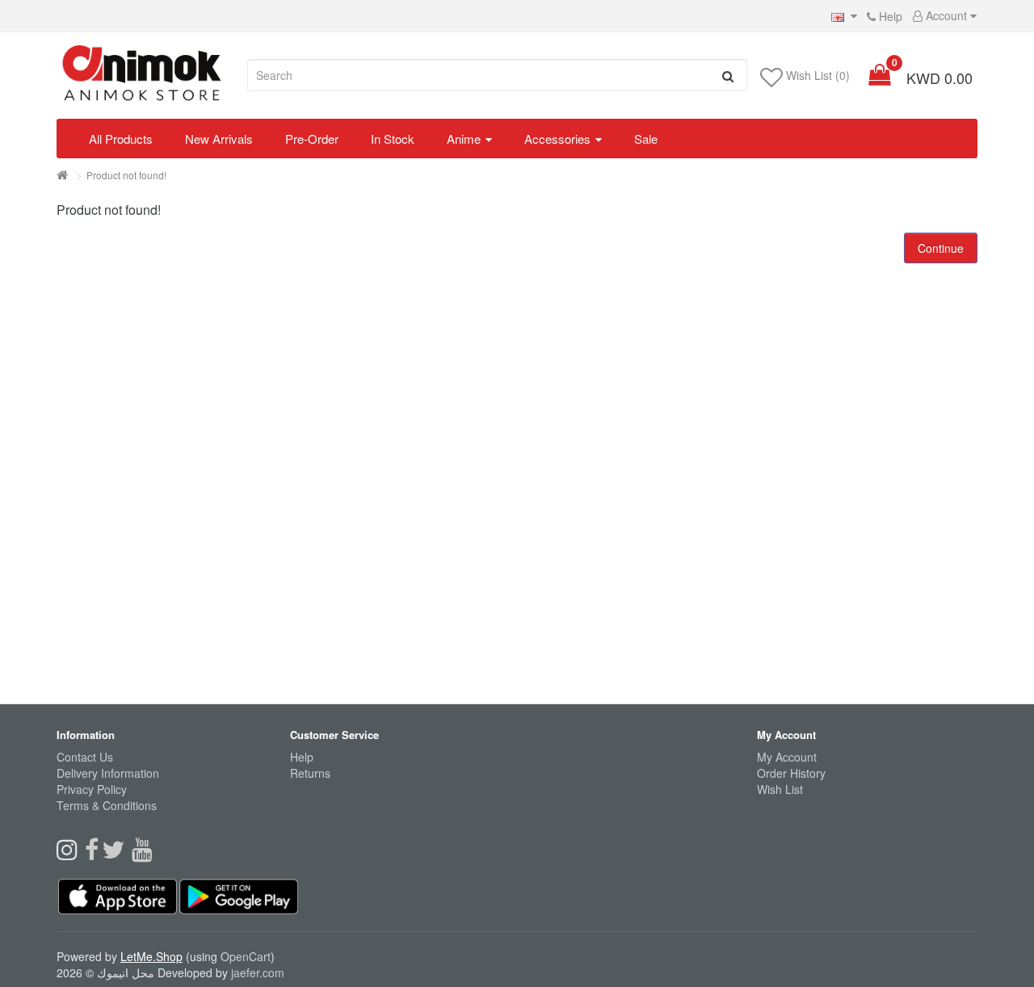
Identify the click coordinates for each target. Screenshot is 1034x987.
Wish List (780, 789)
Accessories (557, 138)
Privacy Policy (92, 789)
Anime (464, 138)
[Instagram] (71, 854)
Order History (791, 773)
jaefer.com (257, 972)
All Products (121, 138)
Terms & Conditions (107, 805)
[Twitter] (117, 854)
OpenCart (246, 956)
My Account (787, 757)
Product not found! (126, 175)
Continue (941, 248)
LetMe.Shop (151, 956)
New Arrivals (219, 138)
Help (889, 16)
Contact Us (85, 757)
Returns (310, 773)
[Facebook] (93, 854)
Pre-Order (311, 138)
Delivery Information (108, 773)
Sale (646, 138)
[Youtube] (144, 854)
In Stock (392, 138)
